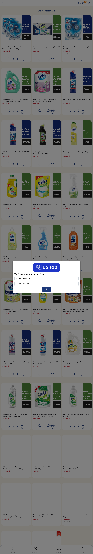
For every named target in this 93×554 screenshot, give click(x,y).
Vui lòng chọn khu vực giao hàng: (29, 274)
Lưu (46, 289)
